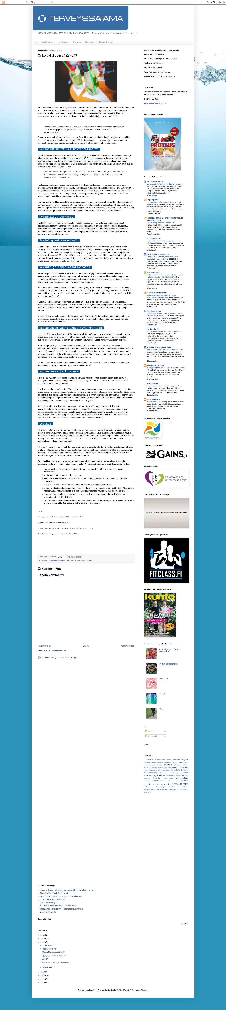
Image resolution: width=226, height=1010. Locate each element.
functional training (150, 767)
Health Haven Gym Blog (163, 760)
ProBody (147, 762)
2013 (42, 972)
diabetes (168, 764)
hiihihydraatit (162, 767)
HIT (153, 760)
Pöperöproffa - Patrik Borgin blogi (54, 893)
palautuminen (148, 781)
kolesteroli (163, 773)
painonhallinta (182, 778)
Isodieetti (176, 760)
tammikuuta (48, 967)
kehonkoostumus (150, 773)
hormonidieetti (183, 767)
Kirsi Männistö (153, 399)
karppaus (184, 770)
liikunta (156, 778)
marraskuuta (48, 949)
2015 (42, 939)
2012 (42, 975)
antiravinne (148, 765)
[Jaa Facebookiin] (77, 556)
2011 (42, 979)
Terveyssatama (178, 762)
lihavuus (147, 778)
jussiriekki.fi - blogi (47, 903)
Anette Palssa (153, 272)
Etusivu (86, 646)
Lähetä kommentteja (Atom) (54, 650)
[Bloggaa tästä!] (71, 556)
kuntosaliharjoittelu (153, 775)
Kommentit (152, 736)
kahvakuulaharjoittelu (165, 770)
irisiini (145, 770)
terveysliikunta (183, 787)
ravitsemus (181, 783)
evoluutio (185, 765)
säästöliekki (172, 787)
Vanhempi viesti (127, 646)
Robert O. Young (78, 155)
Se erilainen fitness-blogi (158, 254)
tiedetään (104, 450)
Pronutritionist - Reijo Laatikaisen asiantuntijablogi (61, 896)
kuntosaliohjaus (169, 775)
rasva (160, 784)
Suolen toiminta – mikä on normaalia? (161, 241)
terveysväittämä (149, 789)
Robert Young (80, 560)
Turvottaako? (152, 402)
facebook (89, 42)
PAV (186, 760)
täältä (113, 143)
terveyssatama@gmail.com (155, 103)
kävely (178, 775)
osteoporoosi (168, 778)
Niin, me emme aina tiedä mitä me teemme (163, 350)
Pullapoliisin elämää (155, 365)
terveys (89, 560)
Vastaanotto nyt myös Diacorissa (55, 963)
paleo (156, 781)
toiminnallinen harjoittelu (166, 789)
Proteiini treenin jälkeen (168, 664)
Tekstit (150, 731)
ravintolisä (168, 784)
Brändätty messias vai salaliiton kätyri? (161, 386)
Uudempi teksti (44, 646)
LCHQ (182, 760)
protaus (185, 781)
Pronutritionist (156, 762)
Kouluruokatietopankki (157, 293)
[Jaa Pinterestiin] (80, 556)
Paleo (161, 709)
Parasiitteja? (164, 679)
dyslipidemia (177, 765)
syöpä (163, 787)
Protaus (77, 42)
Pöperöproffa (153, 200)
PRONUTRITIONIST (155, 182)
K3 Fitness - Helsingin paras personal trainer (58, 906)
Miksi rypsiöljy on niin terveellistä (159, 223)
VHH (186, 762)
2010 (42, 983)
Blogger (144, 990)
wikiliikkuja (147, 792)
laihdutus (185, 775)
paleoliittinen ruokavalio (167, 781)
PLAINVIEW (122, 990)
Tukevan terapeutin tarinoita (159, 347)
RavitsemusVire (154, 311)
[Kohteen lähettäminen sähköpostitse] (68, 556)
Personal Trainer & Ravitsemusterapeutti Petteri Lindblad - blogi (66, 890)
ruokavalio (154, 787)
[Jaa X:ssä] (74, 556)
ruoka (146, 787)
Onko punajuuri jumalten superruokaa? (169, 650)
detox (161, 765)
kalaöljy (177, 770)
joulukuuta (47, 945)
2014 (42, 942)
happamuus (62, 560)
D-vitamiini (147, 760)
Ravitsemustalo (154, 238)
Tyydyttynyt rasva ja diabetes (54, 956)
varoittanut (108, 140)
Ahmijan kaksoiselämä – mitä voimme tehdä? (164, 331)
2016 (42, 935)
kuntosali (185, 773)
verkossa (171, 76)
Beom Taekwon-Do (48, 912)
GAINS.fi (45, 959)
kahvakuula (153, 770)
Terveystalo (63, 42)
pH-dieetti (70, 560)
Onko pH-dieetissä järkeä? (53, 952)
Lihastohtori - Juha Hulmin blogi (53, 899)
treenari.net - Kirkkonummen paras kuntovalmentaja (61, 909)
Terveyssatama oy (44, 42)
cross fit (155, 765)
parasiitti (179, 781)
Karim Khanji (152, 329)
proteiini (147, 784)
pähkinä (155, 784)
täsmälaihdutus (183, 789)
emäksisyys (52, 560)
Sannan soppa (153, 383)
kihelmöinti (91, 417)
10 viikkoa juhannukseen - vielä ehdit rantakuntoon (166, 368)
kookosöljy (174, 773)
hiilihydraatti (172, 767)
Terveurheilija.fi (106, 42)
